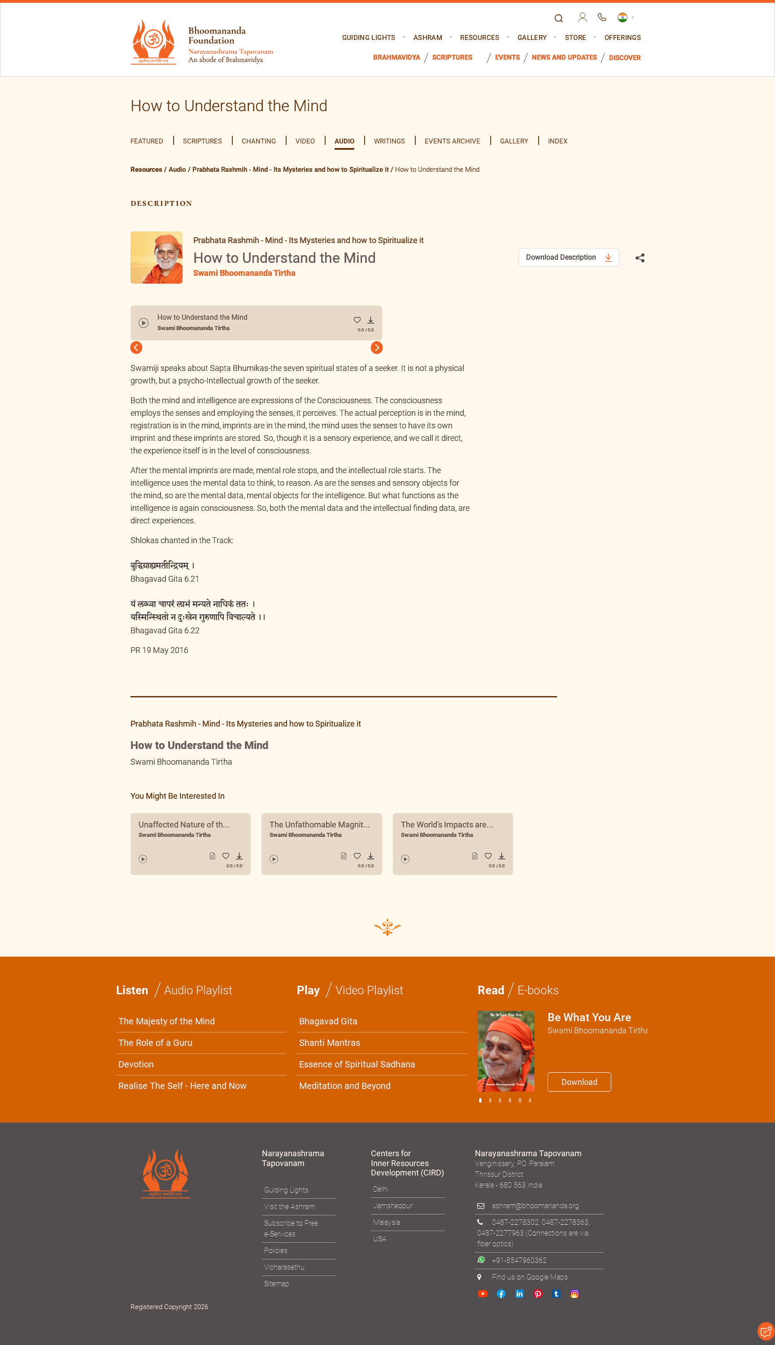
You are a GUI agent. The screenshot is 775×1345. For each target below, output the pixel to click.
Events (507, 57)
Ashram (428, 38)
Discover (625, 58)
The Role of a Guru (155, 1042)
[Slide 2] (500, 1100)
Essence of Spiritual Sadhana (357, 1064)
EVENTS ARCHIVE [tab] (452, 141)
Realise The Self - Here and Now (182, 1085)
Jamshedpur (393, 1205)
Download (579, 1082)
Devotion (136, 1064)
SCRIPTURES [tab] (202, 141)
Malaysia (386, 1222)
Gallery (532, 38)
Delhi (380, 1189)
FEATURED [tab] (147, 141)
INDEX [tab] (557, 141)
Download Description (562, 257)
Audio (177, 169)
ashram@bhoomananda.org (535, 1205)
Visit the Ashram (289, 1206)
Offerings (623, 38)
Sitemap (276, 1284)
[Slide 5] (530, 1100)
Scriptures (452, 57)
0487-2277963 (500, 1233)
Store (576, 38)
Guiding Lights (369, 38)
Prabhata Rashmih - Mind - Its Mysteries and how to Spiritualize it (290, 169)
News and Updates (564, 57)
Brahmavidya (396, 57)
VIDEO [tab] (305, 141)
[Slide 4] (519, 1100)
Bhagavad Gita (328, 1021)
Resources (479, 38)
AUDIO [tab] (344, 141)
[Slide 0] (480, 1100)
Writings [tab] (389, 141)
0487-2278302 (515, 1222)
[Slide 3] (510, 1100)
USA (380, 1239)
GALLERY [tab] (514, 141)
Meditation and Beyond (345, 1085)
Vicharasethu (284, 1267)
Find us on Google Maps (530, 1277)
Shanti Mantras (329, 1042)
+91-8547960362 (519, 1260)
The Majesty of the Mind (166, 1021)
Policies (275, 1250)
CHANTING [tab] (259, 141)
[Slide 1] (490, 1100)
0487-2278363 (565, 1222)
